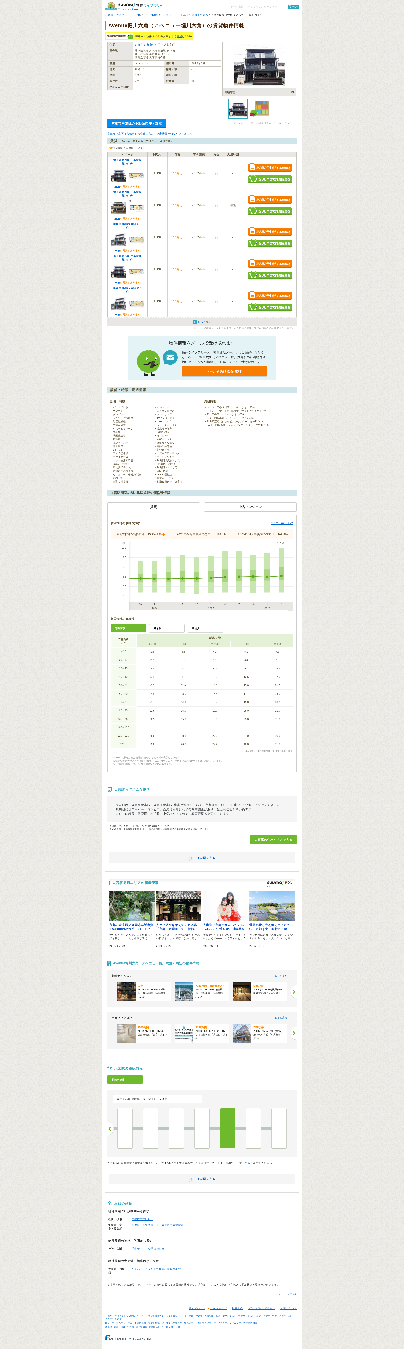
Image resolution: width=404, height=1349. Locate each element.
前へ (110, 1128)
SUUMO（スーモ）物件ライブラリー (133, 6)
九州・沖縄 (175, 1327)
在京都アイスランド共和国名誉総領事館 (156, 1268)
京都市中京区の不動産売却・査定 (137, 123)
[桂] (150, 1128)
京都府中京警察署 (173, 1224)
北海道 (108, 1327)
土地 (290, 1316)
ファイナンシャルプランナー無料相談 (237, 1323)
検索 (295, 6)
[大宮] (227, 1128)
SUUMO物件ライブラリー (161, 14)
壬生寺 (136, 1248)
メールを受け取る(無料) (224, 371)
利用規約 (237, 1308)
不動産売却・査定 (143, 1323)
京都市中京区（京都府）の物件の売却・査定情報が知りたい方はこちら (151, 133)
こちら (249, 1163)
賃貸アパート (180, 1316)
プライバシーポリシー (261, 1308)
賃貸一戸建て (196, 1316)
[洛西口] (125, 1128)
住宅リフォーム (124, 1323)
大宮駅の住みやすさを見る (273, 839)
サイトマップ (218, 1308)
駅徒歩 (196, 628)
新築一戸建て (263, 1316)
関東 (123, 1327)
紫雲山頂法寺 (156, 1248)
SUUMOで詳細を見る (270, 178)
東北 (116, 1327)
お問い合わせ (288, 1308)
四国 (158, 1327)
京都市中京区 (200, 14)
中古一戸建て (279, 1316)
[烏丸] (253, 1128)
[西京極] (176, 1128)
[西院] (202, 1128)
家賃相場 (209, 1316)
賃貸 (179, 36)
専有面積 (120, 628)
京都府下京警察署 (142, 1224)
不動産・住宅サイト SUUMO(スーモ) (124, 1316)
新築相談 (159, 1323)
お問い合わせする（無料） (270, 167)
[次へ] (293, 991)
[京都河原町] (279, 1128)
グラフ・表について (282, 523)
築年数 (157, 628)
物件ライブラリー (207, 1323)
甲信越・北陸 (134, 1327)
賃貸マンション (163, 1316)
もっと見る (281, 976)
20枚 (117, 186)
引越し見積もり (174, 1323)
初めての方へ (197, 1308)
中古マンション (246, 1316)
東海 (145, 1327)
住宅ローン (190, 1323)
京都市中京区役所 (142, 1219)
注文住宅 (109, 1323)
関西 (151, 1327)
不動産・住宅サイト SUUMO (123, 14)
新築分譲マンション (226, 1316)
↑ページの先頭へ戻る (288, 1294)
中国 (164, 1327)
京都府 (184, 14)
